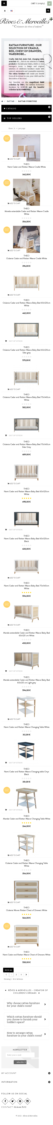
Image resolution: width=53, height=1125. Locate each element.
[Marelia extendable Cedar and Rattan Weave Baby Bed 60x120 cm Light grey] (26, 661)
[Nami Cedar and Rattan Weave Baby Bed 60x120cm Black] (26, 519)
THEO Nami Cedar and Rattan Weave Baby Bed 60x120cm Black (26, 539)
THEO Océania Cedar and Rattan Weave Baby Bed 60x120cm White (26, 303)
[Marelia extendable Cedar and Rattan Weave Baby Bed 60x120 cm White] (26, 613)
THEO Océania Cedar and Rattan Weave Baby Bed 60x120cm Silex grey (26, 350)
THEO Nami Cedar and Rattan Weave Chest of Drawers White (26, 953)
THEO (22, 85)
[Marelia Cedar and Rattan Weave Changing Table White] (26, 799)
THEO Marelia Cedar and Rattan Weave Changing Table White (26, 817)
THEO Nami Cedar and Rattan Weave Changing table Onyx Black (26, 772)
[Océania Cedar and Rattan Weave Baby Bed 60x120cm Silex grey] (26, 331)
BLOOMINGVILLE (25, 89)
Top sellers (14, 118)
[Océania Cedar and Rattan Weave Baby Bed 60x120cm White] (26, 283)
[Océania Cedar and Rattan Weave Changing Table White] (26, 844)
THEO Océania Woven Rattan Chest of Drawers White (26, 909)
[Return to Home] (2, 101)
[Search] (48, 10)
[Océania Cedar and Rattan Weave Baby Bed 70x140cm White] (26, 378)
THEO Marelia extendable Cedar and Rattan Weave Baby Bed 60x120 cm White (26, 633)
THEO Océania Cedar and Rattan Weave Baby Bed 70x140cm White (26, 397)
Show (10, 128)
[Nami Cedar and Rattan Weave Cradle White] (26, 148)
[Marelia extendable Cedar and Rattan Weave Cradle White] (26, 192)
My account (8, 1073)
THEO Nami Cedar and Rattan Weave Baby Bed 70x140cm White (26, 586)
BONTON (24, 87)
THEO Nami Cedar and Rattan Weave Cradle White (26, 165)
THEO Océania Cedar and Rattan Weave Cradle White (26, 257)
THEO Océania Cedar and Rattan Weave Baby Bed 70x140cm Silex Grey (26, 444)
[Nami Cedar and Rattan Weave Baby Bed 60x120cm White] (26, 472)
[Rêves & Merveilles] (26, 23)
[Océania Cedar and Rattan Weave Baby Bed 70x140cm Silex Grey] (26, 425)
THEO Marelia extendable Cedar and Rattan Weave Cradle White (27, 211)
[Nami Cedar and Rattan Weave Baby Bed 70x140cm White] (26, 566)
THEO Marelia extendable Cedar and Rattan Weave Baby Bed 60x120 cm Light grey (26, 680)
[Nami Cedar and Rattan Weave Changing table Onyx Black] (26, 752)
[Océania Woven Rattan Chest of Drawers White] (26, 891)
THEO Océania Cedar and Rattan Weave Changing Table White (26, 863)
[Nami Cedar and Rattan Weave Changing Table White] (26, 708)
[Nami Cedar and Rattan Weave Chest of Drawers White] (26, 935)
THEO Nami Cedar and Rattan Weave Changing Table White (26, 725)
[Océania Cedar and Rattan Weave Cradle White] (26, 239)
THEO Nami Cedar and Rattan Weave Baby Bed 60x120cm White (26, 491)
